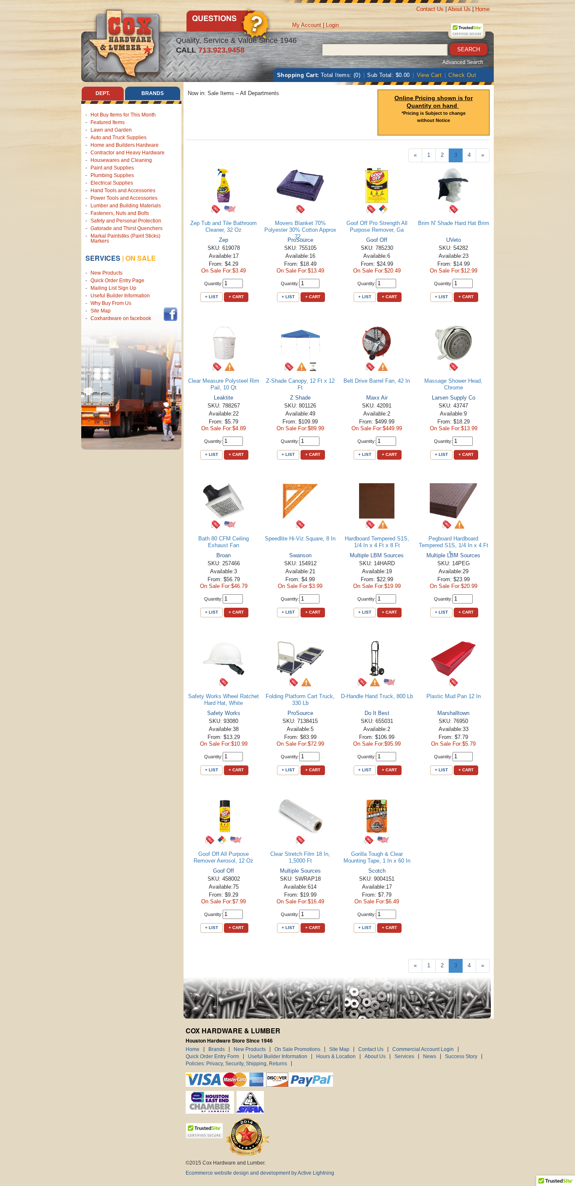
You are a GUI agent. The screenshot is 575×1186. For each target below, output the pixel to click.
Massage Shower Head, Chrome (453, 384)
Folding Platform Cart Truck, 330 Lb (300, 699)
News (429, 1056)
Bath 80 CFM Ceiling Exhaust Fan (223, 541)
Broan (223, 555)
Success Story (461, 1056)
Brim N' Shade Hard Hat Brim (453, 223)
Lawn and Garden (111, 130)
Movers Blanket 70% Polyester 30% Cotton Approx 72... (300, 230)
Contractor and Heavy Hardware (128, 153)
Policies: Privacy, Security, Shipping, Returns (236, 1064)
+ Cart (236, 296)
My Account (306, 25)
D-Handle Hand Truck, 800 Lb (377, 696)
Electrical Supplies (112, 183)
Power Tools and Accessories (124, 198)
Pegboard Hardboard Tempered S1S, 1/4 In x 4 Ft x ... (453, 545)
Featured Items (108, 122)
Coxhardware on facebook (122, 318)
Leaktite (223, 397)
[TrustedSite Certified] (466, 30)
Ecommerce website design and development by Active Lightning (260, 1173)
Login (332, 25)
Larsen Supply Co (453, 397)
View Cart (429, 75)
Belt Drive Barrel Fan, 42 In (376, 381)
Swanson (300, 555)
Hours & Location (336, 1056)
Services (102, 258)
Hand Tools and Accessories (123, 190)
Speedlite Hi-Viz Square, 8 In (300, 538)
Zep (223, 240)
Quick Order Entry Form (212, 1056)
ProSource (300, 240)
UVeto (453, 240)
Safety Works (223, 713)
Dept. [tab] (103, 93)
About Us (459, 9)
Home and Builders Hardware (125, 145)
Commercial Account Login (423, 1049)
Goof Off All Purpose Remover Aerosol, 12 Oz (223, 857)
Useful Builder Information (120, 296)
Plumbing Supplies (112, 175)
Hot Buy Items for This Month (123, 115)
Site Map (101, 311)
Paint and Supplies (112, 168)
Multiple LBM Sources (377, 555)
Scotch (377, 871)
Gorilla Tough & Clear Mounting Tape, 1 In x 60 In (376, 857)
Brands (216, 1049)
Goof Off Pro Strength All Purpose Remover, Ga (376, 226)
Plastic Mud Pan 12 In (453, 696)
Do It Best (377, 713)
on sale (140, 258)
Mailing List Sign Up (113, 288)
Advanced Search (462, 62)
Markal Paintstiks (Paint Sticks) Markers (125, 238)
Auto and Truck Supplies (118, 137)
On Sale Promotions (297, 1049)
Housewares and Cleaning (121, 160)
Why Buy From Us (111, 303)
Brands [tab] (152, 93)
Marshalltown (453, 713)
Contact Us (430, 9)
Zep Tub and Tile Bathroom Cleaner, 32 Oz (223, 226)
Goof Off (376, 240)
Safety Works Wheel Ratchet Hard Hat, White (223, 699)
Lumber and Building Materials (126, 206)
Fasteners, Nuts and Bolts (120, 213)
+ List (211, 296)
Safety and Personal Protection (126, 221)
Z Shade (300, 397)
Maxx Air (377, 397)
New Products (106, 273)
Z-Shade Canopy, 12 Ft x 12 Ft (300, 384)
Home (482, 9)
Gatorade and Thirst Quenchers (126, 228)
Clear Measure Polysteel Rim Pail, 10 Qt (223, 384)
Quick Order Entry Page (117, 280)
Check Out (462, 75)
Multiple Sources (300, 871)
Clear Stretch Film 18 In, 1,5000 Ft (300, 857)
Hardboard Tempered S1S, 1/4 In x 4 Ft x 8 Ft (377, 541)
